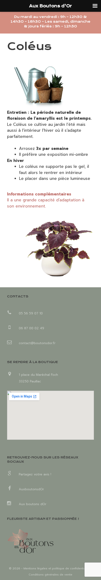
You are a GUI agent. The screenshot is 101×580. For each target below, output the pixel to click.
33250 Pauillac (30, 381)
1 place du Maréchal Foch (38, 374)
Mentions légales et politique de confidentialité (56, 568)
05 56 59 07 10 (31, 313)
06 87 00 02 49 (31, 328)
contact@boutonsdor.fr (37, 343)
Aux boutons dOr (32, 504)
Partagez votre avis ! (35, 474)
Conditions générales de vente (50, 574)
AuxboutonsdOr (31, 489)
